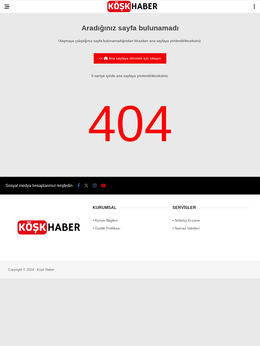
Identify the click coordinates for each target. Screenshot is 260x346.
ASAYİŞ (14, 52)
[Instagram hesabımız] (109, 338)
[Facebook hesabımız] (37, 338)
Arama (212, 25)
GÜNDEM (15, 42)
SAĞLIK (14, 72)
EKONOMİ (15, 83)
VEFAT (13, 103)
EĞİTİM (13, 62)
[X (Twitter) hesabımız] (73, 338)
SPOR (12, 93)
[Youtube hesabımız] (145, 338)
